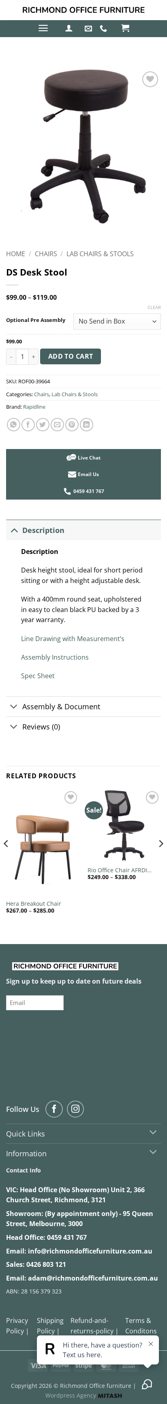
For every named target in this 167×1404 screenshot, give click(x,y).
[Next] (160, 859)
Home (15, 253)
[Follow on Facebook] (54, 1109)
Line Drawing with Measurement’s (72, 638)
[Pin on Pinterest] (72, 424)
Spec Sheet (38, 675)
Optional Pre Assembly (35, 320)
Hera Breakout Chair (33, 903)
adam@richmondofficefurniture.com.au (93, 1278)
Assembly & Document (61, 706)
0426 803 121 (46, 1264)
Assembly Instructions (55, 657)
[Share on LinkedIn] (86, 424)
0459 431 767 (67, 1237)
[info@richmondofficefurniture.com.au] (89, 28)
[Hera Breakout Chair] (42, 842)
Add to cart (70, 356)
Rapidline (34, 406)
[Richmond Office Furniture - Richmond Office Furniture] (83, 10)
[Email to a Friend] (57, 424)
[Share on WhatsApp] (13, 424)
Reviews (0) (41, 726)
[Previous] (6, 859)
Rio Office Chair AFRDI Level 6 (117, 870)
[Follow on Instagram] (75, 1109)
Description (43, 530)
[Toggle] (14, 530)
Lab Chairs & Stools (100, 253)
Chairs (46, 253)
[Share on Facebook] (28, 424)
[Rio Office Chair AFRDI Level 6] (124, 825)
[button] (43, 28)
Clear (154, 307)
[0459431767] (104, 28)
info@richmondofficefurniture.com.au (90, 1251)
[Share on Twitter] (42, 424)
